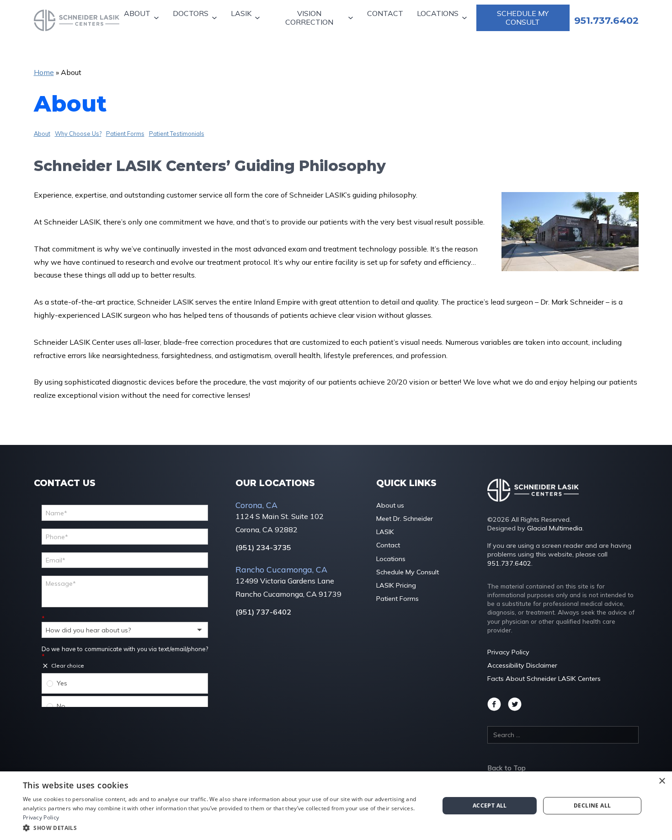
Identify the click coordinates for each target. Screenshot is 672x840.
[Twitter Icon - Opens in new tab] (515, 704)
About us (390, 505)
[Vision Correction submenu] (352, 18)
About (137, 13)
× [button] (661, 781)
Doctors (190, 13)
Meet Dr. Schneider (404, 518)
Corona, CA (256, 505)
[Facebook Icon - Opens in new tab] (494, 704)
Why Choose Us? (78, 133)
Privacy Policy (508, 652)
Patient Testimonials (176, 133)
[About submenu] (157, 18)
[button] (225, 827)
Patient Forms (125, 133)
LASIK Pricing (396, 585)
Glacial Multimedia (554, 528)
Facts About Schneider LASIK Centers (544, 678)
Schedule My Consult (523, 18)
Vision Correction (309, 18)
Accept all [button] (490, 805)
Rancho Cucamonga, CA (281, 569)
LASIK (241, 13)
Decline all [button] (592, 805)
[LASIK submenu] (258, 18)
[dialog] (336, 805)
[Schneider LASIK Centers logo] (77, 20)
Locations (438, 13)
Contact (385, 13)
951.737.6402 (509, 563)
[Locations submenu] (465, 18)
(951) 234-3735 (263, 547)
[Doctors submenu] (215, 18)
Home (44, 72)
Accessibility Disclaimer (522, 665)
